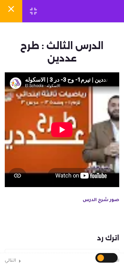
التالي (10, 261)
